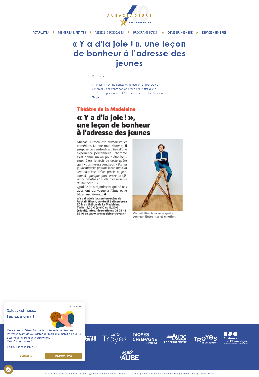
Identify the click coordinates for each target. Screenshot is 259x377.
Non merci (76, 306)
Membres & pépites (72, 32)
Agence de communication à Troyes (107, 373)
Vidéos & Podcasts (109, 32)
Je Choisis (25, 355)
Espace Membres (214, 32)
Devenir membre (180, 32)
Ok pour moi (63, 355)
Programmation (145, 32)
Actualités (41, 32)
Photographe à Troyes (202, 373)
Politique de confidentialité (22, 347)
